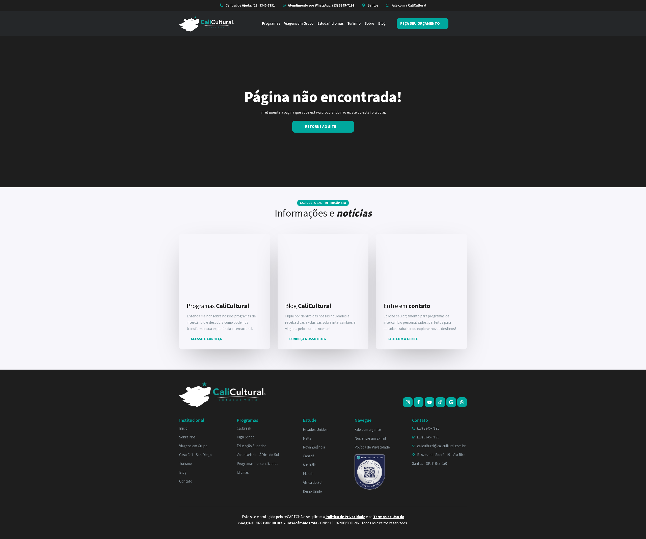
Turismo (354, 23)
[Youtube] (429, 402)
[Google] (451, 402)
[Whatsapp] (462, 402)
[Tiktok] (440, 402)
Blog (382, 23)
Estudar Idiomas (330, 23)
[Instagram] (408, 402)
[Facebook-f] (418, 402)
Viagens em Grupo (298, 23)
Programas (271, 23)
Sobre (369, 23)
